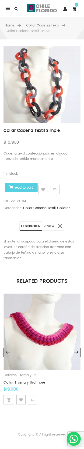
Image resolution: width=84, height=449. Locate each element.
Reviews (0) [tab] (53, 226)
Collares (63, 208)
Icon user (64, 11)
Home (10, 25)
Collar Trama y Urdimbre (25, 382)
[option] (42, 84)
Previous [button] (8, 352)
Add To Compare (55, 189)
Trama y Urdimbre (32, 375)
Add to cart (24, 187)
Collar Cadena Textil (42, 25)
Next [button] (76, 352)
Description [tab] (30, 226)
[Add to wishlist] (43, 189)
